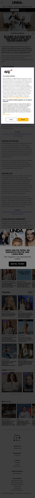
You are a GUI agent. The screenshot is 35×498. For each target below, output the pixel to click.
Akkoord (23, 119)
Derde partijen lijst (6, 114)
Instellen (11, 119)
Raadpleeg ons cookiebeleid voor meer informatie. (18, 97)
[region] (17, 95)
